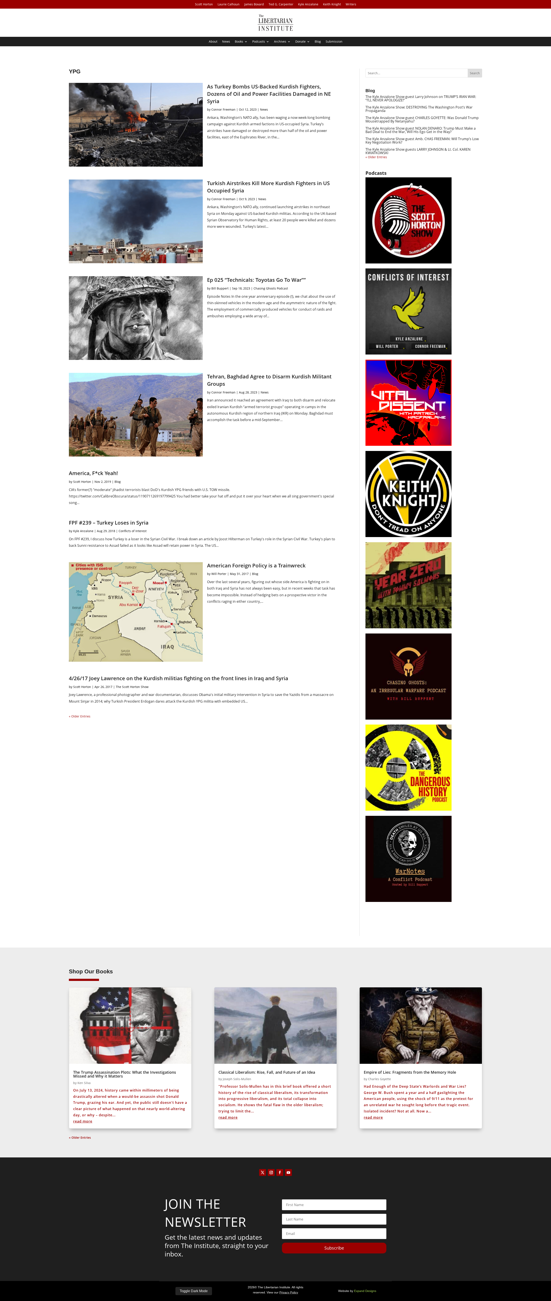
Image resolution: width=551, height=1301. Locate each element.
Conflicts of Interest (133, 531)
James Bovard (254, 4)
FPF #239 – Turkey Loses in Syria (109, 522)
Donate (300, 41)
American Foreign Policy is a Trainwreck (256, 565)
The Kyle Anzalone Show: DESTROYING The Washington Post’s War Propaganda (419, 109)
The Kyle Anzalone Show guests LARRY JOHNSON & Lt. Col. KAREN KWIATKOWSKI (418, 151)
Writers (351, 4)
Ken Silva (84, 1083)
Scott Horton (204, 4)
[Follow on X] (262, 1172)
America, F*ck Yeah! (93, 473)
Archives (280, 41)
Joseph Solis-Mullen (237, 1079)
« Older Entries (79, 716)
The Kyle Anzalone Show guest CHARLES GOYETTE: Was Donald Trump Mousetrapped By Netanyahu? (422, 119)
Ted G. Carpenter (281, 4)
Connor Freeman (223, 109)
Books (239, 41)
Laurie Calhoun (229, 4)
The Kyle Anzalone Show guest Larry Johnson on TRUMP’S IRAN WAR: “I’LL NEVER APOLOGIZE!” (420, 98)
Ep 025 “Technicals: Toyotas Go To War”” (256, 279)
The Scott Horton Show (132, 687)
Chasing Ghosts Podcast (271, 288)
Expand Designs (365, 1291)
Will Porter (218, 574)
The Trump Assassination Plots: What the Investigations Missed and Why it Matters (124, 1074)
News (226, 41)
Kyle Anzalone (308, 4)
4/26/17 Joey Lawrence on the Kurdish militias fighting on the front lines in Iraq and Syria (178, 678)
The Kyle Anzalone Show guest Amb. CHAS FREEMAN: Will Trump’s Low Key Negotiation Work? (422, 140)
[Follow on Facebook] (279, 1172)
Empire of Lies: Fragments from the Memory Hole (410, 1072)
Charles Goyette (379, 1079)
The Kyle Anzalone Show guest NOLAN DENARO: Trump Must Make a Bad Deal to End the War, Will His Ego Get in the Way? (420, 130)
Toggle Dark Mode (194, 1291)
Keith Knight (332, 4)
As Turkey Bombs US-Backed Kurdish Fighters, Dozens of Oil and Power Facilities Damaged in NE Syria (269, 93)
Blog (318, 41)
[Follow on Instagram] (271, 1172)
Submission (334, 41)
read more (82, 1121)
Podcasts (258, 41)
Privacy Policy (288, 1292)
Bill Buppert (220, 288)
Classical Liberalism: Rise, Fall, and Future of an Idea (266, 1072)
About (213, 41)
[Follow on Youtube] (288, 1172)
